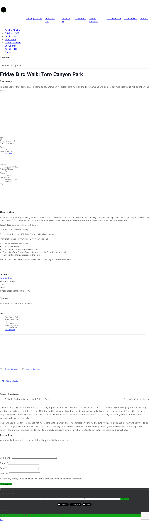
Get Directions (10, 330)
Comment (6, 457)
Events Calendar (93, 20)
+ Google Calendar (11, 369)
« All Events (5, 57)
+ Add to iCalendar (33, 369)
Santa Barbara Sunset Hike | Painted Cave (28, 399)
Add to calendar (12, 381)
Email (3, 468)
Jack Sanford (6, 278)
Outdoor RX (66, 20)
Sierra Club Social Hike (135, 399)
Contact (144, 18)
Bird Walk (8, 153)
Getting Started (34, 18)
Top (1, 520)
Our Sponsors (114, 18)
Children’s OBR (50, 20)
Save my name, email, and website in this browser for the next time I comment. (43, 478)
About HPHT (130, 18)
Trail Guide (80, 18)
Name (4, 463)
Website (4, 473)
